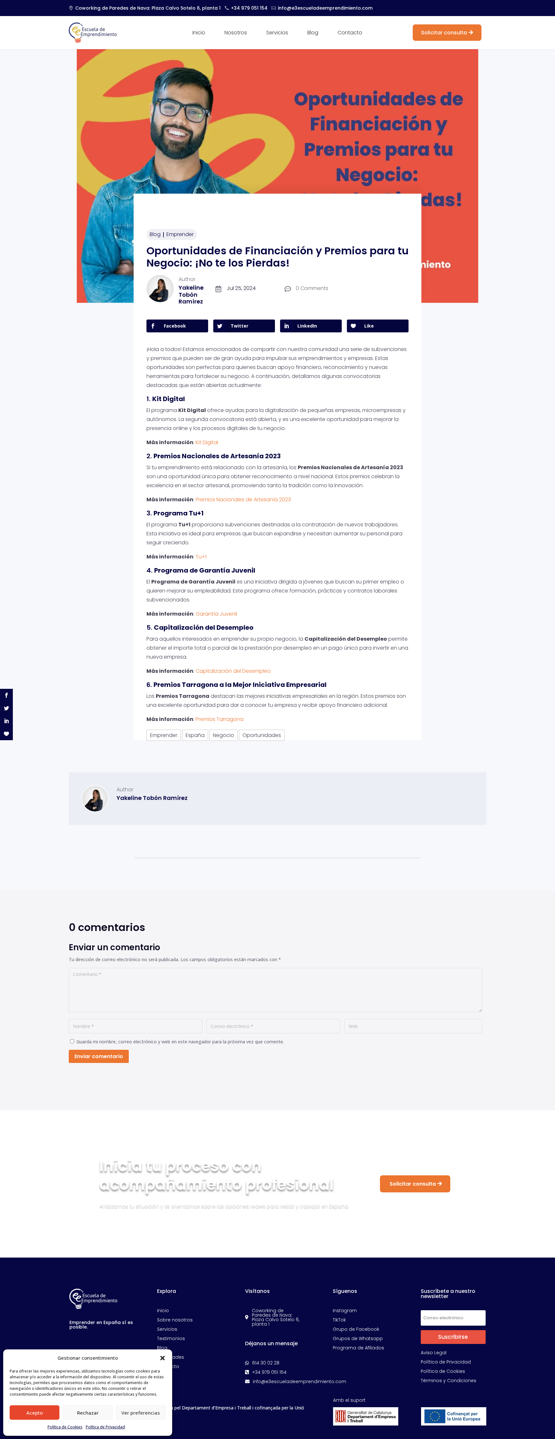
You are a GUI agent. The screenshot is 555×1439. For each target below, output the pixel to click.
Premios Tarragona (219, 719)
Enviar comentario (99, 1056)
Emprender (180, 234)
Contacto (350, 33)
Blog (312, 33)
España (195, 735)
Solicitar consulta (444, 32)
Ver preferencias (140, 1412)
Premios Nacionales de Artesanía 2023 (243, 499)
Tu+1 (201, 556)
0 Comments (312, 288)
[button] (162, 1358)
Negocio (223, 735)
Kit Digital (207, 442)
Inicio (198, 33)
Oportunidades (261, 735)
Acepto (34, 1412)
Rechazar (88, 1412)
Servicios (277, 33)
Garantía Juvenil (216, 614)
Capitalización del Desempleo (233, 671)
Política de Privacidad (105, 1427)
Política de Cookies (65, 1427)
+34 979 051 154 (249, 8)
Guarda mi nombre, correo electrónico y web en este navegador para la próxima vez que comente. (180, 1042)
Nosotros (236, 33)
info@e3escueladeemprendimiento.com (325, 8)
